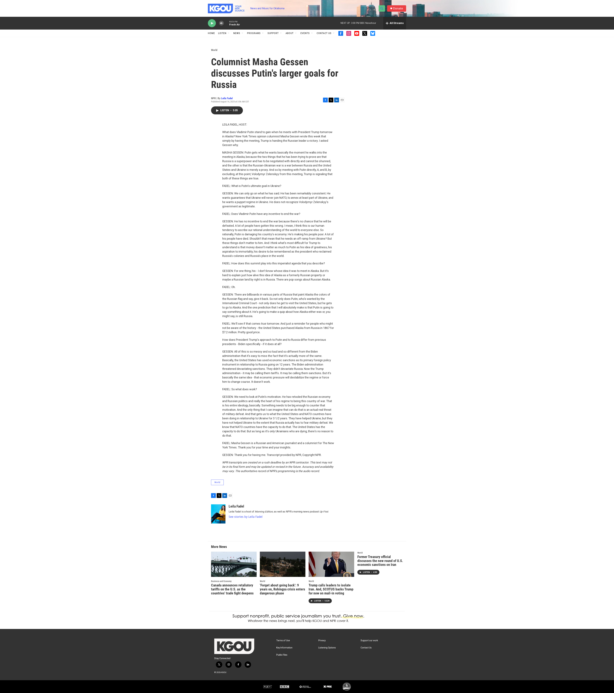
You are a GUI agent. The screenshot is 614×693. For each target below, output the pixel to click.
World (214, 50)
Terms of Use (283, 640)
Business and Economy (221, 581)
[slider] (226, 23)
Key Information (284, 648)
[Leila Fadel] (218, 514)
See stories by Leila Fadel (246, 517)
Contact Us (324, 33)
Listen (222, 33)
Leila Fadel (227, 98)
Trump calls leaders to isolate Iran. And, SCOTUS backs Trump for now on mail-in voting (331, 589)
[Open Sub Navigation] (229, 33)
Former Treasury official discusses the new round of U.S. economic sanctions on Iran (380, 561)
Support (273, 33)
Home (211, 33)
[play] (211, 23)
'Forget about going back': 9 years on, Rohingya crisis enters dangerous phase (282, 589)
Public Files (281, 655)
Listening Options (327, 648)
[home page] (227, 8)
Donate (398, 8)
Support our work (369, 640)
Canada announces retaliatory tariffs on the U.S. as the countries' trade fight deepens (232, 589)
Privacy (322, 640)
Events (305, 33)
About (290, 33)
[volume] (221, 23)
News (236, 33)
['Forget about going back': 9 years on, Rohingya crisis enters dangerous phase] (282, 564)
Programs (254, 33)
